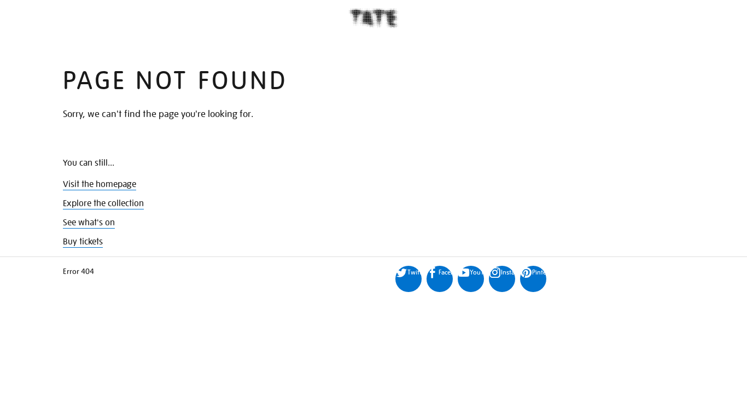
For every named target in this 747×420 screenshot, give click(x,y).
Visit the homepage (99, 184)
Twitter (414, 272)
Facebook (446, 272)
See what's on (89, 222)
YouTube (477, 272)
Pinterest (539, 272)
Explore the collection (103, 203)
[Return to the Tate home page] (373, 18)
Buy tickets (83, 241)
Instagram (508, 272)
